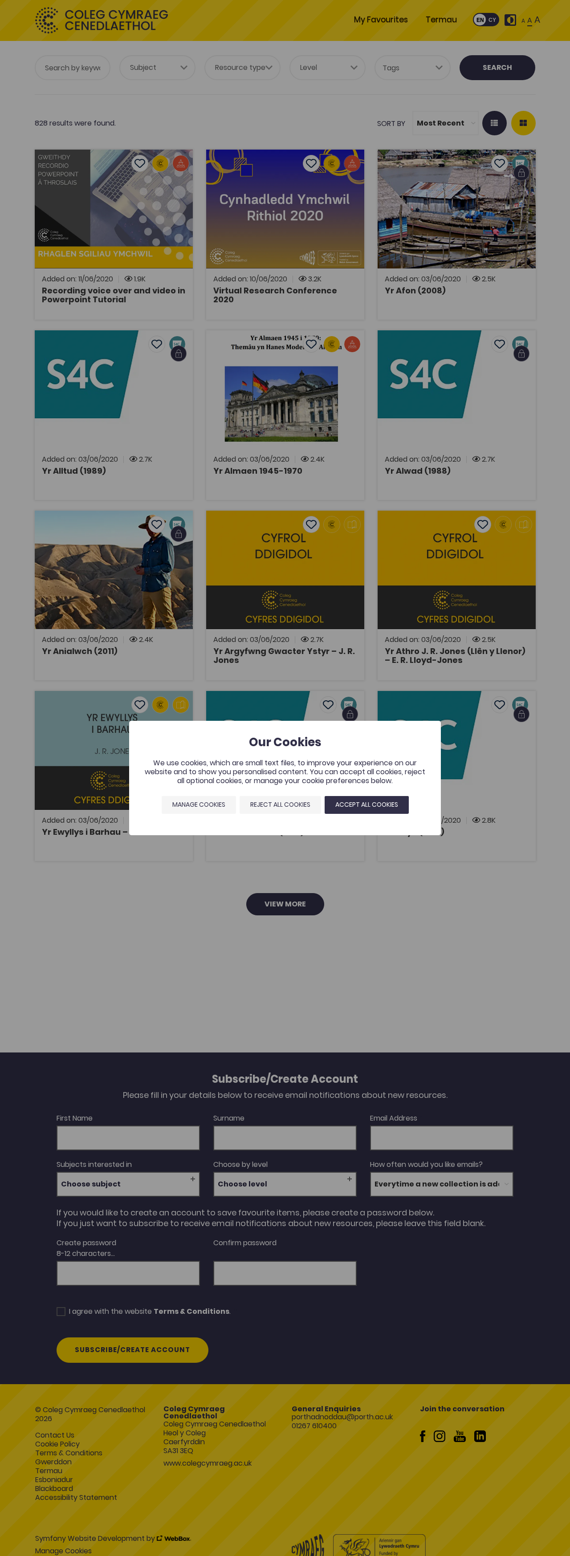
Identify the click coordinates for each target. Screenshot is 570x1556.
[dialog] (285, 778)
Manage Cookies (198, 804)
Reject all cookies (280, 804)
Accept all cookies (366, 804)
